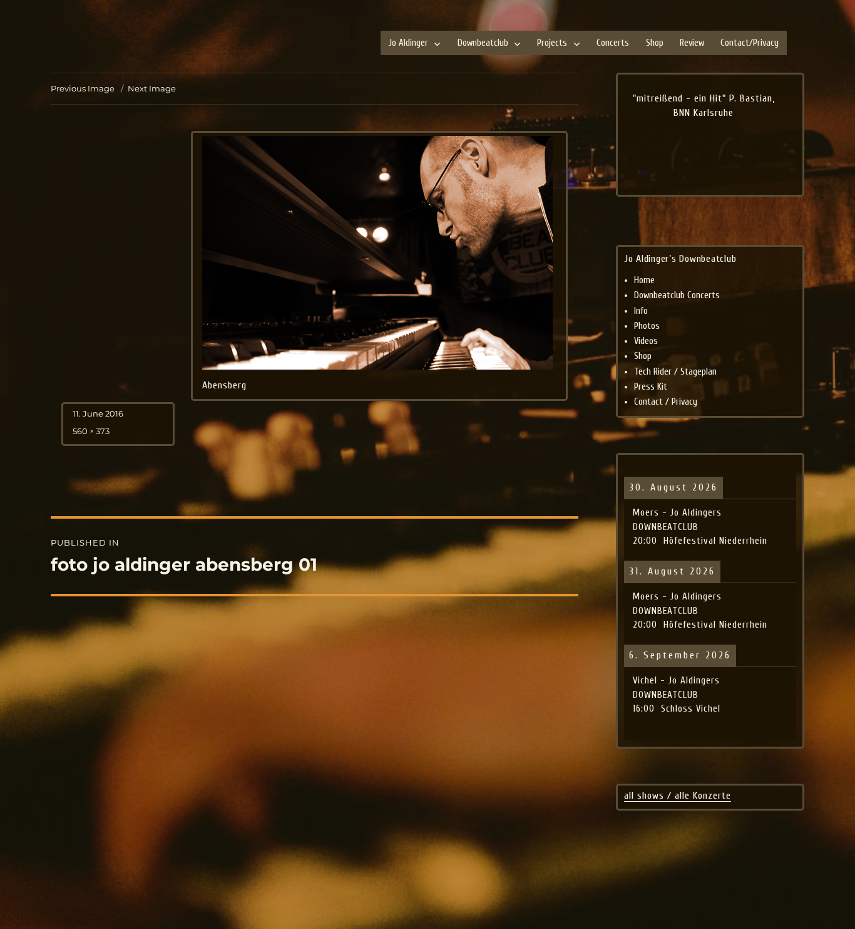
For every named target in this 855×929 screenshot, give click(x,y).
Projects (552, 43)
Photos (647, 326)
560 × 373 (91, 431)
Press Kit (650, 386)
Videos (646, 341)
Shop (654, 43)
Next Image (152, 88)
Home (644, 280)
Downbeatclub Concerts (677, 295)
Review (692, 43)
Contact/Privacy (749, 43)
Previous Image (83, 88)
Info (641, 311)
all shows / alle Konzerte (677, 795)
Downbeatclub (483, 43)
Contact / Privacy (665, 402)
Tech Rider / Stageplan (675, 371)
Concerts (612, 43)
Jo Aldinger (408, 43)
